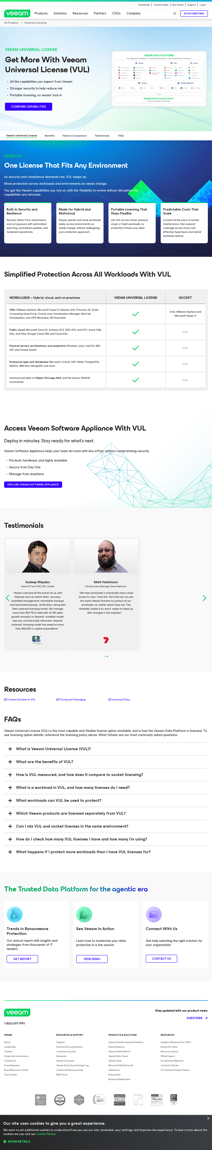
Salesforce (114, 1070)
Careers (8, 1051)
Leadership (10, 1047)
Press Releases (12, 1065)
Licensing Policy (120, 700)
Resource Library (169, 1051)
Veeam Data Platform (119, 1051)
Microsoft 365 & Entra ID (120, 1065)
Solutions (60, 13)
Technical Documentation (69, 1047)
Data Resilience (116, 1047)
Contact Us (10, 1061)
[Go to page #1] (104, 656)
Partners (100, 13)
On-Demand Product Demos (175, 1070)
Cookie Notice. (46, 1133)
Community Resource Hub (69, 1070)
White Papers (168, 1056)
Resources (80, 13)
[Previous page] (8, 598)
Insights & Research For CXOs (176, 1042)
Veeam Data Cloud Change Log (72, 1065)
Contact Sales (161, 5)
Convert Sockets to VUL (21, 700)
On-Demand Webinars (172, 1061)
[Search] (175, 14)
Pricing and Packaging (72, 700)
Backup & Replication (119, 1079)
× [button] (208, 1118)
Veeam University (65, 1061)
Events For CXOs (169, 1047)
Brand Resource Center (16, 1070)
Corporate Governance (16, 1056)
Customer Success (66, 1051)
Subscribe (195, 1018)
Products (41, 13)
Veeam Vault (114, 1061)
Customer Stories (170, 1065)
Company (133, 13)
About (7, 1042)
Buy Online (178, 5)
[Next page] (204, 598)
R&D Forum (61, 1075)
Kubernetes (114, 1075)
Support (191, 5)
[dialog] (106, 1132)
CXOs (116, 13)
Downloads (144, 5)
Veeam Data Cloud (118, 1056)
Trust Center (10, 1075)
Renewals (61, 1056)
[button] (106, 1141)
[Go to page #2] (107, 656)
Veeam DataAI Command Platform (125, 1042)
